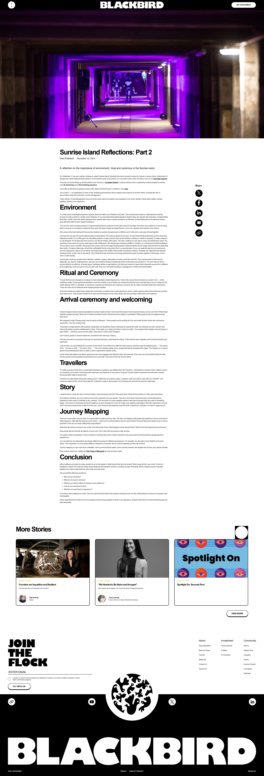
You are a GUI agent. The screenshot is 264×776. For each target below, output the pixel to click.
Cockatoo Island (111, 182)
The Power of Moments (95, 451)
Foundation (248, 669)
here (126, 189)
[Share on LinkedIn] (199, 213)
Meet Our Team (204, 650)
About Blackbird (205, 646)
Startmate (247, 673)
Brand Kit (252, 771)
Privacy (124, 771)
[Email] (199, 223)
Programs (247, 655)
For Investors (226, 655)
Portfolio (224, 650)
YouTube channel (160, 179)
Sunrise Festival (250, 664)
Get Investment (243, 5)
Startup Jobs (248, 650)
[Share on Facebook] (199, 203)
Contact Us (203, 664)
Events (246, 659)
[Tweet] (199, 193)
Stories (246, 646)
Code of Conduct (136, 771)
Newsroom (203, 669)
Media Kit (202, 659)
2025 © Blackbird (15, 771)
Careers (202, 655)
